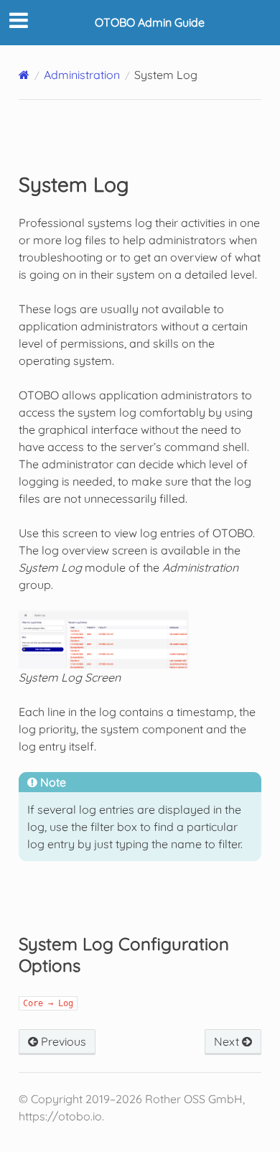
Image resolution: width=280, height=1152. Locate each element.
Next (228, 1041)
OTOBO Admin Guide (150, 22)
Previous (62, 1041)
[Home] (24, 74)
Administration (82, 75)
